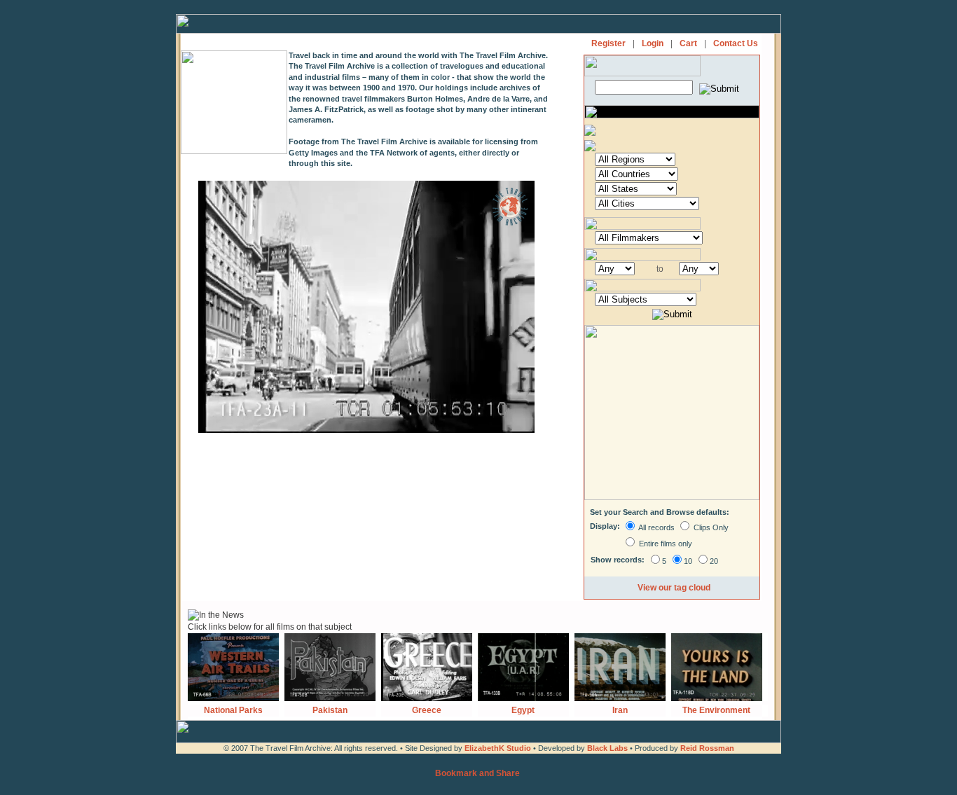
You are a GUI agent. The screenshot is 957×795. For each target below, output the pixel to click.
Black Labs (608, 748)
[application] (366, 307)
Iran (620, 710)
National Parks (233, 710)
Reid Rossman (707, 748)
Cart (688, 43)
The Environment (716, 710)
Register (608, 43)
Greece (426, 710)
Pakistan (329, 710)
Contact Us (735, 43)
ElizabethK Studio (497, 748)
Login (652, 43)
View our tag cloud (674, 588)
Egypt (523, 710)
